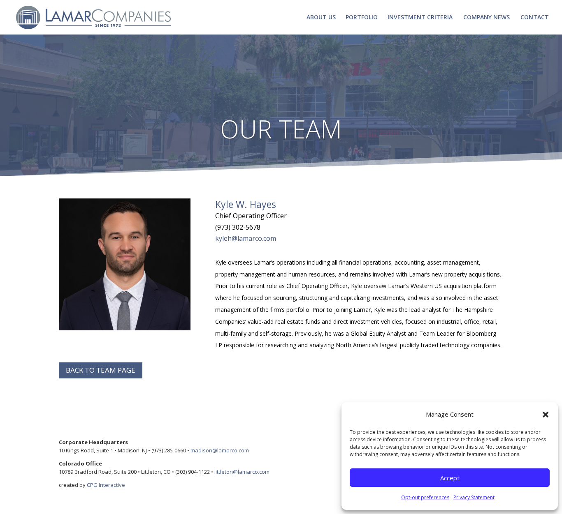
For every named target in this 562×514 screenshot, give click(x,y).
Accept (450, 478)
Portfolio (362, 17)
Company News (486, 17)
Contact (534, 17)
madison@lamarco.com (219, 450)
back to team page (100, 370)
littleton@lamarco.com (241, 471)
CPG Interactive (106, 485)
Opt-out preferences (425, 497)
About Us (321, 17)
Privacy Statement (474, 497)
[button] (545, 414)
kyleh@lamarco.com (245, 238)
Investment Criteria (420, 17)
